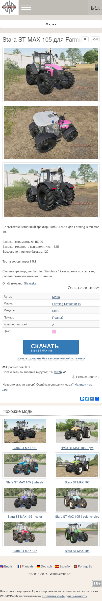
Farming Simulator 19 (66, 303)
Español (65, 566)
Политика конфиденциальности (64, 596)
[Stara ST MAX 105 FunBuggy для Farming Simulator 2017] (24, 431)
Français (27, 566)
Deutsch (46, 566)
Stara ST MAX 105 (25, 448)
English (9, 566)
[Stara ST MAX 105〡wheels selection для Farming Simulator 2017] (24, 465)
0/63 (58, 372)
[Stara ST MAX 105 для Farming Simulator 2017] (51, 74)
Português (85, 566)
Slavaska (30, 283)
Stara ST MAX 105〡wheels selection (25, 482)
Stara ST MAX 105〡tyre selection (77, 448)
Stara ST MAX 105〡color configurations (25, 516)
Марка (51, 23)
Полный (58, 317)
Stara (55, 310)
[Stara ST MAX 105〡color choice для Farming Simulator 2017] (77, 500)
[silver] (54, 332)
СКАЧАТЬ (45, 347)
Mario (56, 297)
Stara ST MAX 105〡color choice (77, 516)
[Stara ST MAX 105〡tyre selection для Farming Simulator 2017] (77, 431)
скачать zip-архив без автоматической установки (51, 358)
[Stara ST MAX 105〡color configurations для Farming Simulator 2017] (24, 500)
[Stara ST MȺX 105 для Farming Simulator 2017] (77, 534)
